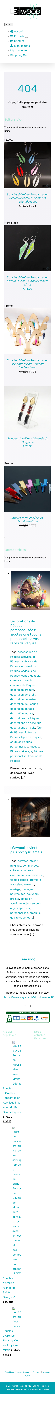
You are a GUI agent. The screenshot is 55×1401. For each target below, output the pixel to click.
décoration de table (22, 708)
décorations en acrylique (25, 722)
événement (17, 875)
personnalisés (19, 912)
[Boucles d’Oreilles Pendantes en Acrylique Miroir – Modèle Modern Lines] (27, 310)
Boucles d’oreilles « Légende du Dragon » (27, 440)
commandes (30, 865)
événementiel (34, 875)
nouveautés (17, 893)
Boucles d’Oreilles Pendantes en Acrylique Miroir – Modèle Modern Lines (27, 364)
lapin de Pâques (31, 737)
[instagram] (30, 1006)
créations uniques (21, 870)
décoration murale (21, 713)
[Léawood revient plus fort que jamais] (30, 799)
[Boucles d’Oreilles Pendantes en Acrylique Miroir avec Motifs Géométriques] (27, 144)
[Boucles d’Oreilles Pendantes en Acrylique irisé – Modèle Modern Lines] (27, 227)
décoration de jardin (22, 694)
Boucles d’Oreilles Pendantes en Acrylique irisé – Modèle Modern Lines (27, 281)
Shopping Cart (19, 55)
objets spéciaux (20, 908)
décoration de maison (24, 699)
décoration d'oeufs (22, 689)
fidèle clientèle (19, 879)
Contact (36, 1372)
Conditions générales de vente (17, 1372)
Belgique (15, 865)
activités (23, 860)
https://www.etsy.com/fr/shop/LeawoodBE (29, 997)
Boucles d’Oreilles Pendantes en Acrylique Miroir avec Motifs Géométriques (27, 198)
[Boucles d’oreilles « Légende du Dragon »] (27, 388)
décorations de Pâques (24, 718)
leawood (28, 884)
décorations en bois (22, 727)
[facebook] (25, 1006)
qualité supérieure (21, 917)
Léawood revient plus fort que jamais (26, 850)
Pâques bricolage (21, 751)
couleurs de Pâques (22, 685)
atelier (33, 860)
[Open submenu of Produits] (26, 37)
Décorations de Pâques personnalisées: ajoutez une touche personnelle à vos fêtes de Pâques (26, 632)
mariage (15, 889)
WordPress (44, 1389)
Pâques (34, 746)
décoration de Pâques (24, 703)
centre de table (30, 675)
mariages (27, 889)
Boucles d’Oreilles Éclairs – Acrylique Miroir (27, 519)
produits (34, 912)
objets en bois (32, 903)
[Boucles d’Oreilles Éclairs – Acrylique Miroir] (27, 468)
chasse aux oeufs (21, 680)
